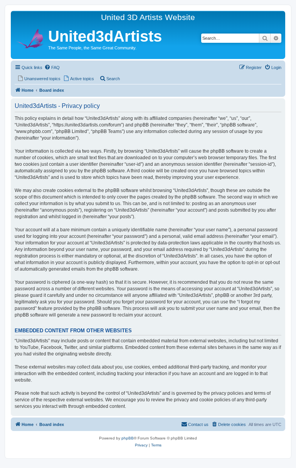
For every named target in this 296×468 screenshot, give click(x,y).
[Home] (30, 37)
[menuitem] (52, 67)
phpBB (127, 438)
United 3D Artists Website (148, 17)
